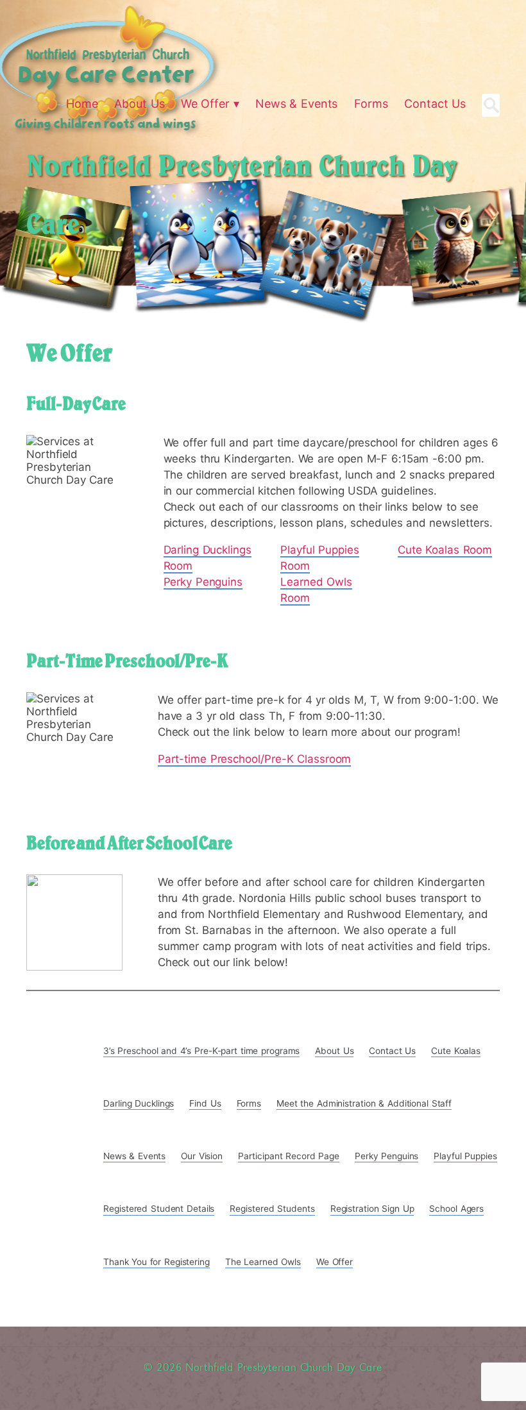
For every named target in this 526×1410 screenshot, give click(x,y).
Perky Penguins (203, 581)
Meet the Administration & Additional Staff (364, 1103)
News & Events (134, 1156)
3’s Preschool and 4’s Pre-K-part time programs (201, 1051)
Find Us (205, 1103)
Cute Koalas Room (445, 549)
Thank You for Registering (156, 1262)
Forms (249, 1103)
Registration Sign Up (372, 1208)
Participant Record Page (288, 1156)
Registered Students (272, 1208)
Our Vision (202, 1156)
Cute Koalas (455, 1051)
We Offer (334, 1262)
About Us (334, 1051)
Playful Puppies (465, 1156)
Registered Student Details (158, 1208)
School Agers (456, 1208)
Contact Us (392, 1051)
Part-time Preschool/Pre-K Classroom (255, 758)
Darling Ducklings (138, 1103)
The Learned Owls (263, 1262)
